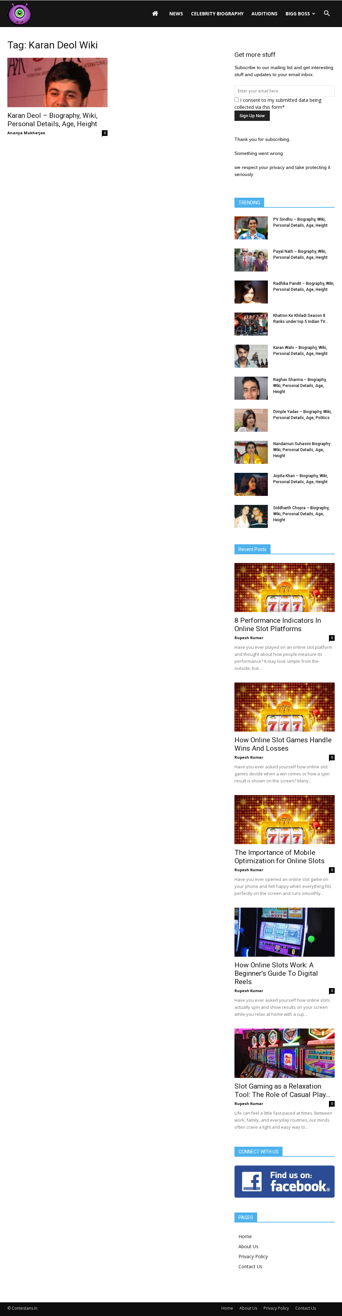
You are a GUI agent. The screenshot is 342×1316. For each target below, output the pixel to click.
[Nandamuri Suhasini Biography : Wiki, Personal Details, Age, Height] (251, 452)
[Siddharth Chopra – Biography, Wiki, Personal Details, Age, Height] (251, 516)
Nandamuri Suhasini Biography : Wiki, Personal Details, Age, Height (302, 449)
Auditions (264, 13)
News (176, 13)
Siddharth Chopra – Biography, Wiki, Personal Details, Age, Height (301, 514)
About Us (248, 1246)
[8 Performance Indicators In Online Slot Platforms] (284, 587)
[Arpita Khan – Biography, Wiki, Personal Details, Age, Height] (251, 484)
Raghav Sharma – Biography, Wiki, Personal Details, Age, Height (300, 385)
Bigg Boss (298, 13)
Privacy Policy (253, 1256)
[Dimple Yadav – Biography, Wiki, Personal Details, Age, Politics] (251, 420)
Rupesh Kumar (248, 637)
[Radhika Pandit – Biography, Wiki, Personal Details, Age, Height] (251, 292)
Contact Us (250, 1266)
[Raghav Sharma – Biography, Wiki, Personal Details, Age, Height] (251, 388)
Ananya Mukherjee (26, 132)
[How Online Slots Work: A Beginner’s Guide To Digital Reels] (284, 932)
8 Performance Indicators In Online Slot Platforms (277, 624)
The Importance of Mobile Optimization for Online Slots (279, 857)
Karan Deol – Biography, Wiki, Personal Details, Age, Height (52, 120)
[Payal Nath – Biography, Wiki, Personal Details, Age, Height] (251, 259)
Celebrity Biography (217, 13)
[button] (327, 14)
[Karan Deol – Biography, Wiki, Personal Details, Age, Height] (57, 82)
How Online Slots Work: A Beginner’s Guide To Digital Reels (276, 973)
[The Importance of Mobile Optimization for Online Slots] (284, 819)
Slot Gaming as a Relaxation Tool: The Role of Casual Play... (282, 1090)
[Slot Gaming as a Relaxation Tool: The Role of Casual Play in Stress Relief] (284, 1053)
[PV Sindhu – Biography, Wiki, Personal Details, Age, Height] (251, 227)
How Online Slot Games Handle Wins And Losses (283, 744)
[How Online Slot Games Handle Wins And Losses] (284, 707)
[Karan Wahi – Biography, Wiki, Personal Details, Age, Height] (251, 356)
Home (245, 1236)
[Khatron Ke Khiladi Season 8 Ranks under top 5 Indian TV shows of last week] (251, 324)
